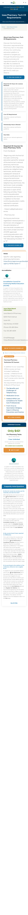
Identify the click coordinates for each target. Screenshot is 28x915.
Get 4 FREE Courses (14, 417)
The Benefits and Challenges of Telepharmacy (12, 390)
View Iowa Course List (14, 77)
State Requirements (12, 27)
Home (3, 27)
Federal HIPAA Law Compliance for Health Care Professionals (14, 401)
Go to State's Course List (14, 348)
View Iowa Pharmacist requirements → (14, 21)
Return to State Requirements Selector (14, 353)
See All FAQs (14, 603)
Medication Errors (12, 395)
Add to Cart (14, 450)
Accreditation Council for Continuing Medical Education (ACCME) (13, 283)
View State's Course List (14, 245)
